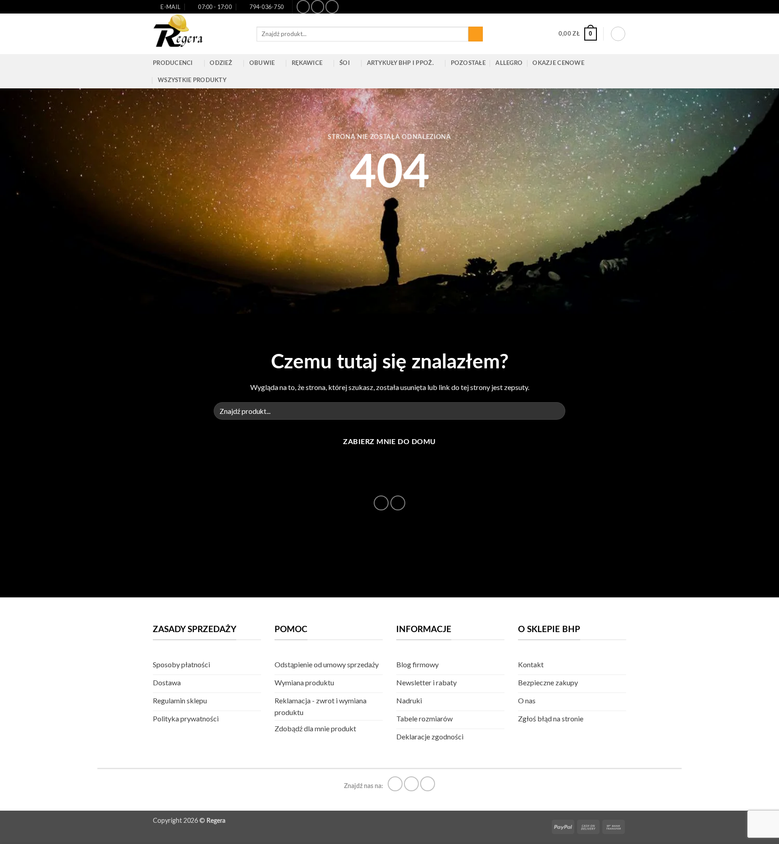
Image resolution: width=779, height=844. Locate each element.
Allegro (508, 63)
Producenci (173, 63)
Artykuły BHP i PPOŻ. (400, 63)
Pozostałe (468, 63)
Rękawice (307, 63)
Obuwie (262, 63)
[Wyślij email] (381, 502)
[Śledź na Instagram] (317, 6)
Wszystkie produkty (192, 80)
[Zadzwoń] (397, 502)
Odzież (221, 63)
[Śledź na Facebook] (303, 6)
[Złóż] (475, 34)
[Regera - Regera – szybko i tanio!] (198, 34)
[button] (578, 34)
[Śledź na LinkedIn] (332, 6)
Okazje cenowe (558, 63)
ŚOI (344, 63)
